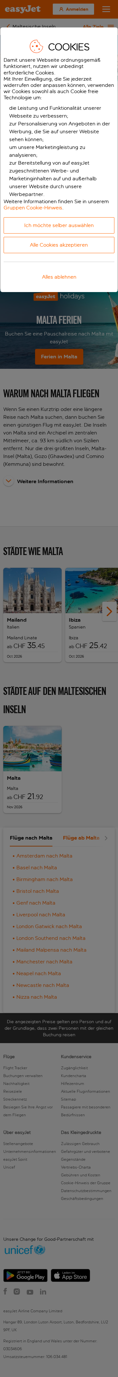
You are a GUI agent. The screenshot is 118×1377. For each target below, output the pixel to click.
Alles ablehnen (59, 277)
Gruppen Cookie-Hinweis (33, 208)
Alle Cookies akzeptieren (59, 245)
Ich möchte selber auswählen (59, 225)
